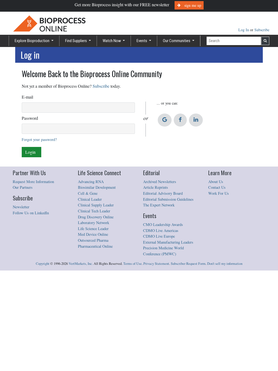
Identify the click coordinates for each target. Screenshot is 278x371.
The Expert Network (159, 204)
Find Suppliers (76, 40)
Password (30, 118)
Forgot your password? (39, 139)
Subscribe (261, 29)
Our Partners (23, 187)
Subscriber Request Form (188, 263)
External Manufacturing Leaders (168, 242)
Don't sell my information (224, 263)
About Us (215, 181)
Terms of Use (132, 263)
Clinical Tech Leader (94, 210)
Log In (244, 29)
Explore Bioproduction (32, 40)
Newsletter (21, 206)
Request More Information (33, 181)
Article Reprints (155, 187)
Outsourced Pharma (93, 240)
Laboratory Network (93, 222)
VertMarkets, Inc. (81, 263)
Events (142, 40)
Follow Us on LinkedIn (31, 212)
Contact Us (217, 187)
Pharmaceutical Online (95, 246)
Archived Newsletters (159, 181)
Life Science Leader (93, 228)
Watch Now (112, 40)
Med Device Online (93, 234)
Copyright (42, 263)
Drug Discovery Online (95, 216)
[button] (165, 120)
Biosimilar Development (97, 187)
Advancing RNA (91, 181)
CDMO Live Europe (159, 236)
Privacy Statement (156, 263)
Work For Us (218, 193)
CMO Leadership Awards (163, 224)
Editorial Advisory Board (163, 193)
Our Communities (177, 40)
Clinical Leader (90, 199)
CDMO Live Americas (160, 230)
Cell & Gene (87, 193)
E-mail (27, 97)
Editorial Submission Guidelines (168, 199)
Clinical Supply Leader (96, 204)
